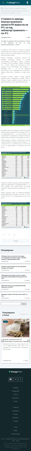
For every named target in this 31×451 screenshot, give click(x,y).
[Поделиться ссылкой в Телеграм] (3, 235)
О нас (15, 427)
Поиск (24, 304)
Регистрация (15, 434)
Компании (15, 411)
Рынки (5, 321)
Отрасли (15, 407)
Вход (15, 430)
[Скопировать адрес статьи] (14, 235)
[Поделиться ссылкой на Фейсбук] (9, 235)
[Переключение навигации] (3, 2)
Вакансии (15, 398)
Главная (15, 388)
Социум (15, 421)
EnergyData (15, 391)
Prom (13, 2)
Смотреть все (24, 314)
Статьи (15, 394)
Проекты (16, 417)
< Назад (15, 241)
